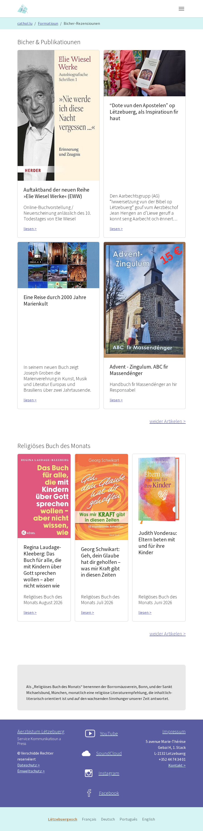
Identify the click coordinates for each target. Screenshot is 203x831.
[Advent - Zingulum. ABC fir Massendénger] (144, 299)
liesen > (30, 228)
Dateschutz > (28, 764)
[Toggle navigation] (181, 8)
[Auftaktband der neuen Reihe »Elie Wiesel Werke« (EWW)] (58, 114)
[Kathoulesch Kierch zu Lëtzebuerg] (23, 8)
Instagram (109, 773)
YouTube (109, 733)
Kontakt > (177, 765)
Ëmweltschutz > (31, 770)
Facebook (109, 793)
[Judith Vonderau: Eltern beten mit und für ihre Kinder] (158, 488)
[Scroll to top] (192, 820)
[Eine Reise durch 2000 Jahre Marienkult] (58, 264)
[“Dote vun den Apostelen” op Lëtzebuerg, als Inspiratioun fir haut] (144, 72)
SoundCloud (109, 753)
